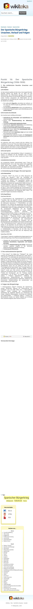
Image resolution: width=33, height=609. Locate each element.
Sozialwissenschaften (9, 564)
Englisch (5, 557)
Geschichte (16, 27)
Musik (5, 581)
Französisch (6, 571)
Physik (5, 554)
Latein (5, 574)
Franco (25, 501)
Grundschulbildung (8, 532)
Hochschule (6, 538)
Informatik (6, 560)
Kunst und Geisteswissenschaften (11, 590)
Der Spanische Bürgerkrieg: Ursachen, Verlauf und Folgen (15, 31)
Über (11, 603)
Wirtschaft (6, 562)
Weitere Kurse (7, 541)
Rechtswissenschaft (8, 565)
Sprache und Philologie (9, 547)
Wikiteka (8, 603)
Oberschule (6, 534)
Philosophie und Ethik (9, 550)
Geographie (6, 558)
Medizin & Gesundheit (9, 568)
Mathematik (6, 551)
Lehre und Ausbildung (9, 567)
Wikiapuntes (16, 605)
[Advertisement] (16, 20)
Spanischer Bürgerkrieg (16, 497)
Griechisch (6, 575)
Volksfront (18, 501)
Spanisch (6, 573)
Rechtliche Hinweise (18, 603)
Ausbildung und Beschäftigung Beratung (13, 570)
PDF (9, 517)
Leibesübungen (7, 584)
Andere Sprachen (8, 577)
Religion (5, 583)
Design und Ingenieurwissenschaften (12, 586)
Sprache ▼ (29, 1)
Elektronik (6, 561)
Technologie (6, 578)
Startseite (3, 27)
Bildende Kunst (7, 587)
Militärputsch (9, 501)
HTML (10, 514)
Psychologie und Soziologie (10, 588)
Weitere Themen (7, 545)
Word (10, 511)
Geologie (6, 580)
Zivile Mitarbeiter (8, 539)
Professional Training (8, 536)
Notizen (9, 27)
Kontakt (25, 603)
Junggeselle (6, 535)
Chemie (5, 555)
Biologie (5, 552)
